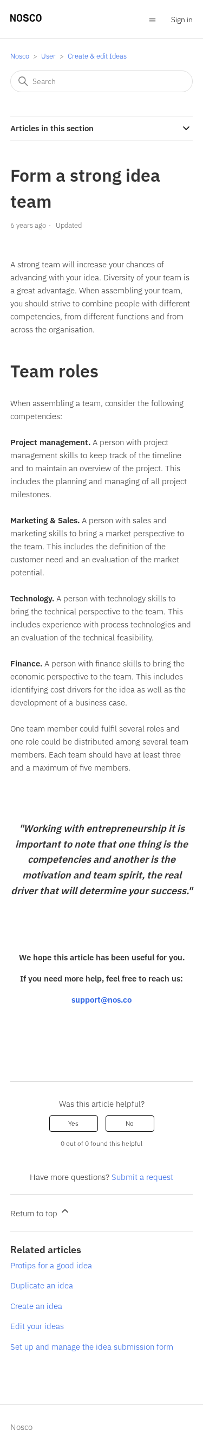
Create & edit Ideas (97, 56)
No (130, 1123)
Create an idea (36, 1306)
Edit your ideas (37, 1326)
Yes (73, 1123)
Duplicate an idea (41, 1285)
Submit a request (142, 1177)
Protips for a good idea (51, 1265)
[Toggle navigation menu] (152, 19)
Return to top (35, 1213)
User (48, 56)
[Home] (26, 19)
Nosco (19, 56)
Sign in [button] (182, 19)
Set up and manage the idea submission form (91, 1347)
